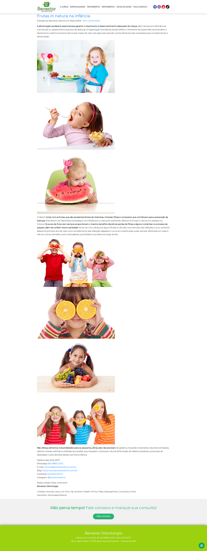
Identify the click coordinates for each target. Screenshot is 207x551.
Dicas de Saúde (124, 7)
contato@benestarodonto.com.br (60, 467)
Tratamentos (93, 7)
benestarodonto (55, 474)
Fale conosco (103, 516)
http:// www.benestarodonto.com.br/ (59, 470)
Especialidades (77, 7)
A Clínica (64, 7)
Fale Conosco (140, 7)
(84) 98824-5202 (55, 463)
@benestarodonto (57, 477)
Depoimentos (108, 7)
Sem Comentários (91, 21)
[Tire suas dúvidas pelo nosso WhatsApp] (202, 546)
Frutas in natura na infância (63, 16)
